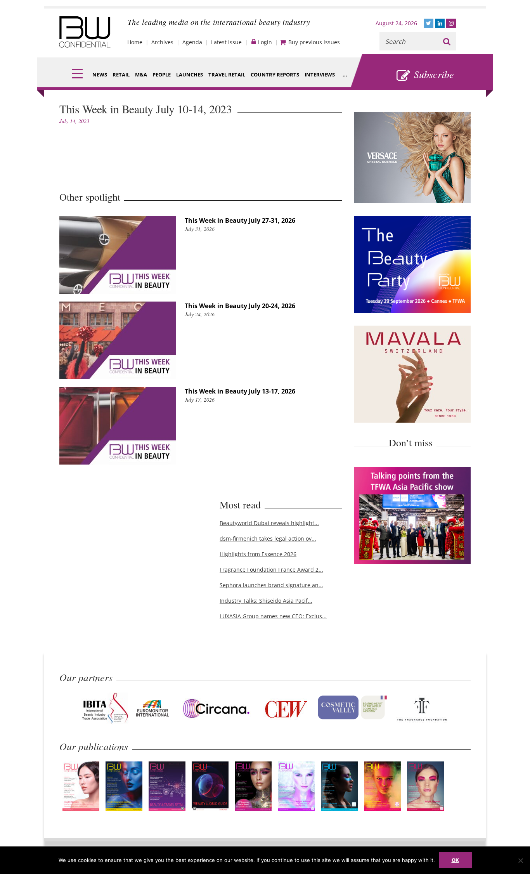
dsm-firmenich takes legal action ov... (268, 538)
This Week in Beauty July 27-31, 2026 (240, 220)
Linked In (440, 23)
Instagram (451, 23)
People (161, 74)
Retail (121, 74)
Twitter (428, 23)
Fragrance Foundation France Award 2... (271, 569)
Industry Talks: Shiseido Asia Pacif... (266, 600)
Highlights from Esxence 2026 (258, 554)
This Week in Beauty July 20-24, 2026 (240, 306)
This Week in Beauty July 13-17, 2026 (240, 391)
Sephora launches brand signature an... (271, 585)
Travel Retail (226, 74)
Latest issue (226, 42)
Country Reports (275, 74)
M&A (141, 74)
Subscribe (434, 74)
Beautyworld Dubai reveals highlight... (269, 523)
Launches (189, 74)
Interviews (320, 74)
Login (265, 42)
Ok (455, 860)
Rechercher (447, 41)
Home (134, 42)
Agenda (192, 42)
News (99, 74)
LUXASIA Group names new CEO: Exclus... (273, 616)
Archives (162, 42)
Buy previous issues (314, 42)
